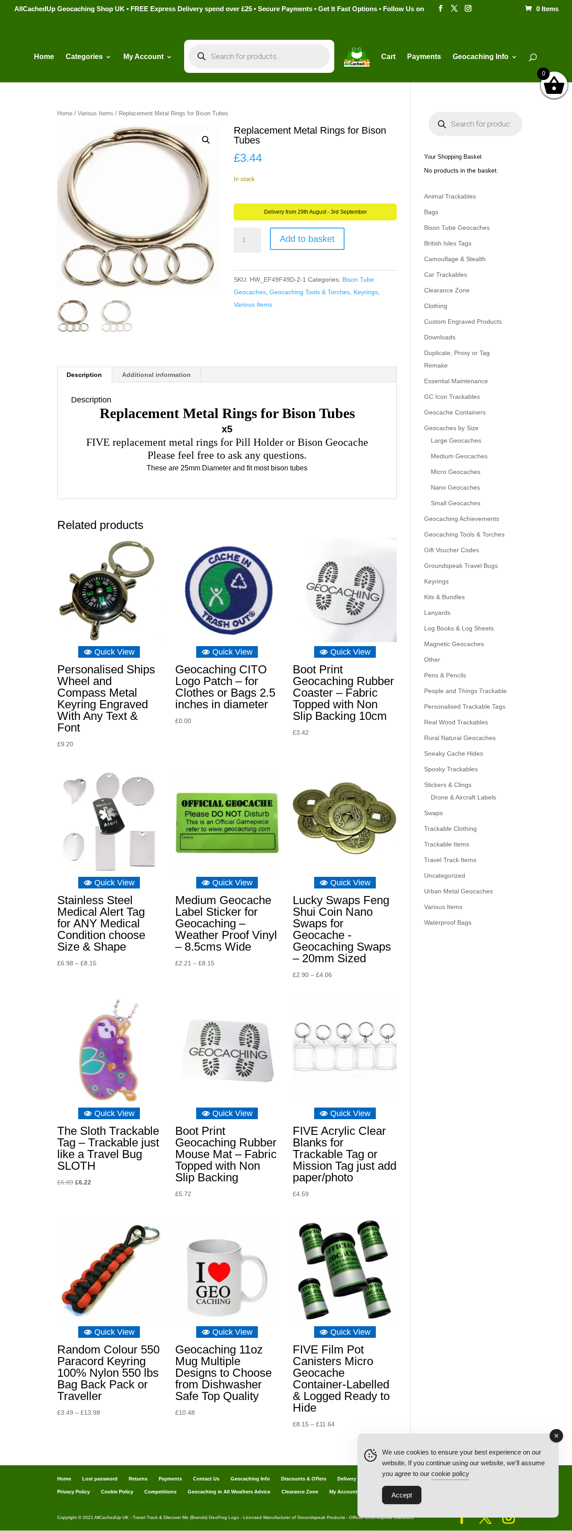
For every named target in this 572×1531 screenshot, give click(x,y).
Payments (424, 57)
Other (432, 659)
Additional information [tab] (156, 374)
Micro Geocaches (455, 471)
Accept (401, 1495)
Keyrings (365, 292)
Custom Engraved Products (463, 321)
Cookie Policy (117, 1491)
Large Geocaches (456, 440)
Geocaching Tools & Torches (309, 292)
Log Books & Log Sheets (459, 628)
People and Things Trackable (465, 690)
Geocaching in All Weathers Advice (229, 1491)
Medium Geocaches (459, 456)
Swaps (433, 812)
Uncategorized (444, 875)
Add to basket (307, 239)
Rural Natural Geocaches (460, 737)
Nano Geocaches (455, 487)
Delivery (346, 1478)
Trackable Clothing (450, 828)
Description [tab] (84, 374)
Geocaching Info (250, 1478)
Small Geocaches (455, 503)
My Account (143, 57)
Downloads (439, 337)
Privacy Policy (73, 1491)
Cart (388, 57)
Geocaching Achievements (461, 518)
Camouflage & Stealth (455, 258)
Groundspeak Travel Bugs (461, 565)
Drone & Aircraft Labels (463, 797)
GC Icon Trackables (452, 396)
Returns (138, 1478)
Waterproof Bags (447, 922)
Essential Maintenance (456, 381)
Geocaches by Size (451, 427)
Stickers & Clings (447, 784)
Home (44, 57)
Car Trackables (445, 274)
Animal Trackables (450, 196)
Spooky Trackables (451, 769)
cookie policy (450, 1473)
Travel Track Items (450, 859)
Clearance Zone (447, 290)
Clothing (435, 305)
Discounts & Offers (303, 1478)
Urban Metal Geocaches (458, 891)
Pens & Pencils (445, 675)
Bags (431, 212)
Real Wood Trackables (456, 722)
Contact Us (206, 1478)
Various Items (96, 113)
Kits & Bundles (444, 597)
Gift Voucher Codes (451, 550)
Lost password (100, 1478)
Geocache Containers (455, 412)
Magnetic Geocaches (454, 643)
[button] (206, 140)
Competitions (160, 1491)
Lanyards (437, 612)
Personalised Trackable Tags (464, 706)
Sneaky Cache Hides (453, 753)
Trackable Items (446, 844)
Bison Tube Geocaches (457, 227)
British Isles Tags (447, 243)
